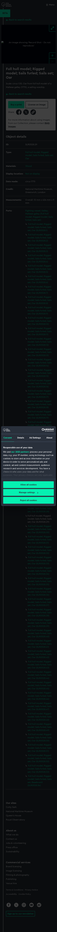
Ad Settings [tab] (35, 438)
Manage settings (27, 492)
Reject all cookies (28, 500)
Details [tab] (20, 438)
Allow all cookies (28, 484)
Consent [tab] (7, 438)
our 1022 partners (20, 452)
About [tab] (49, 438)
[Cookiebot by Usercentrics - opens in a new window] (42, 430)
